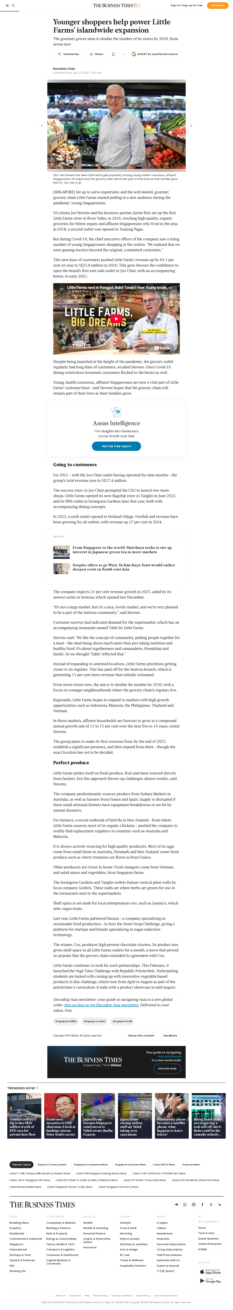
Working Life (17, 1271)
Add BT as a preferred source (157, 54)
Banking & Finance (58, 1228)
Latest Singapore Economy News (118, 1187)
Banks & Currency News (52, 1164)
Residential (16, 1233)
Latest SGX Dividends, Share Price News (195, 1180)
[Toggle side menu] (7, 5)
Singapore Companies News (91, 1164)
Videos (161, 1228)
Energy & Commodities (61, 1239)
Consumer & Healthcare (62, 1255)
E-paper (162, 1223)
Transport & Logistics (60, 1249)
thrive (202, 1228)
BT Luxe (125, 1255)
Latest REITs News (164, 1164)
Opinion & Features (22, 1260)
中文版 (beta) (165, 1271)
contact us (75, 1295)
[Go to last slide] (42, 125)
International (18, 1249)
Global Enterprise (209, 1244)
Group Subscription (170, 1249)
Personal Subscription (171, 1244)
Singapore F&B (122, 1021)
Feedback (170, 1035)
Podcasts (163, 1239)
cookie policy (143, 1295)
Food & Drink (128, 1228)
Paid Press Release (169, 1255)
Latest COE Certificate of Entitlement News (159, 1173)
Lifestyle (125, 1223)
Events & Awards (168, 1266)
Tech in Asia (206, 1233)
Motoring (126, 1233)
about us (61, 1295)
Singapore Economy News (130, 1164)
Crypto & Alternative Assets (96, 1240)
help (87, 1295)
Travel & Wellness (132, 1260)
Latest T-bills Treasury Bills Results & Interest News (39, 1173)
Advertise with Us (168, 1260)
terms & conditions (121, 1295)
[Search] (13, 5)
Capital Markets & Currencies (58, 1261)
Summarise (71, 54)
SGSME (202, 1249)
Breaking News (19, 1223)
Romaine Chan (64, 69)
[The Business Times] (113, 5)
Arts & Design (129, 1249)
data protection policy (166, 1295)
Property (15, 1228)
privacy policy (100, 1295)
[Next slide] (191, 125)
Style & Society (129, 1239)
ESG (11, 1266)
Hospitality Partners (133, 1266)
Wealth (88, 1223)
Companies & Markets (61, 1223)
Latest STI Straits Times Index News (145, 1180)
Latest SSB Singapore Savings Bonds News (101, 1173)
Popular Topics (21, 1164)
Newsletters (165, 1233)
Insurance (89, 1247)
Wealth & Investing (95, 1228)
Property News (191, 1164)
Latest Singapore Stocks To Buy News (69, 1187)
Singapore (16, 1244)
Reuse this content (142, 1035)
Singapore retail (94, 1021)
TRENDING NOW (21, 1088)
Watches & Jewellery (134, 1244)
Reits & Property (57, 1233)
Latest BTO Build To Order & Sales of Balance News (86, 1180)
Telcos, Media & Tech (60, 1244)
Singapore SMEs (65, 1021)
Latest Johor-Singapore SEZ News (29, 1180)
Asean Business (208, 1238)
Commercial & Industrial (25, 1239)
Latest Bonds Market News (25, 1187)
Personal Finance (94, 1233)
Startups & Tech (20, 1255)
